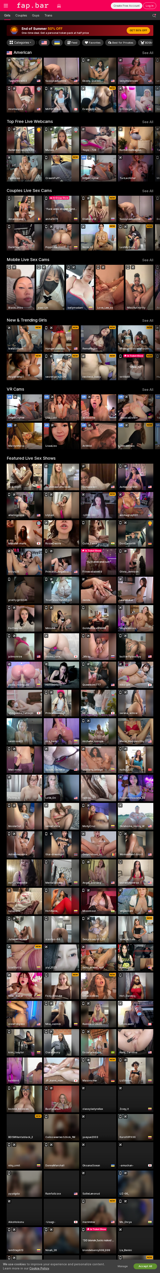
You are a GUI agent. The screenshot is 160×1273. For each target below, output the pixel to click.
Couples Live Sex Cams (29, 190)
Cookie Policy (39, 1268)
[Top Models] (59, 5)
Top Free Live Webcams (30, 121)
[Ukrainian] (57, 42)
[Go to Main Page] (32, 5)
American (23, 52)
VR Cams (15, 389)
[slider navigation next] (152, 85)
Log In (150, 5)
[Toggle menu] (6, 5)
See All (147, 53)
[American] (44, 42)
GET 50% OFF (138, 30)
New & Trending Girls (27, 320)
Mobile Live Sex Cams (28, 259)
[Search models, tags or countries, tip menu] (154, 15)
